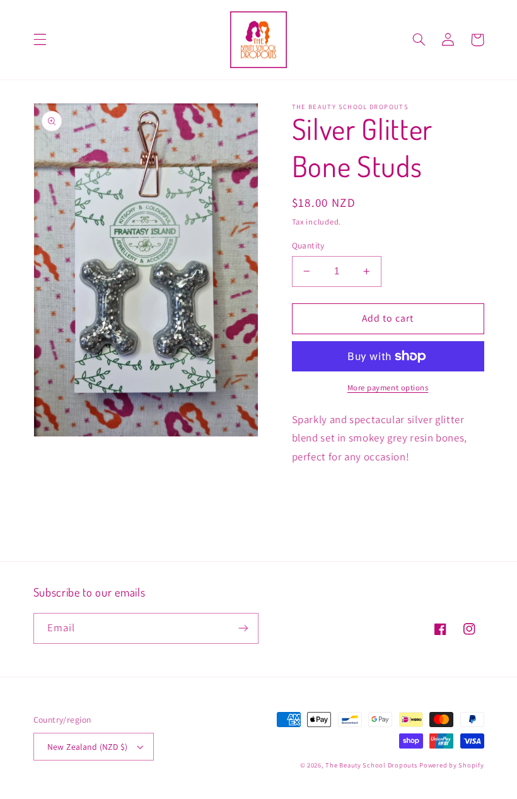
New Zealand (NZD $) (87, 746)
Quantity (308, 245)
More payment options (388, 387)
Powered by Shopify (451, 765)
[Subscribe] (243, 628)
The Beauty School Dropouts (371, 765)
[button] (39, 39)
